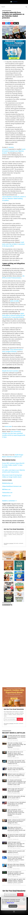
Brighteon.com (6, 495)
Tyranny (4, 517)
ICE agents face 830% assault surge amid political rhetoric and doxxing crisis (16, 836)
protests (18, 513)
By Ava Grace (15, 876)
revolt (4, 515)
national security (10, 511)
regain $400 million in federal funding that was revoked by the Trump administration (13, 315)
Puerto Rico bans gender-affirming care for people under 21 (16, 797)
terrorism (19, 515)
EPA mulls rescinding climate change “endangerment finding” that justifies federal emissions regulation (17, 745)
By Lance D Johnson (17, 848)
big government (15, 504)
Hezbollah (11, 507)
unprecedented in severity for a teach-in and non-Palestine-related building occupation (14, 198)
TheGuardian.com (7, 492)
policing (8, 513)
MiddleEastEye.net (7, 483)
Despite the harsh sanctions (10, 371)
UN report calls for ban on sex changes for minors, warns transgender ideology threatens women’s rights (15, 754)
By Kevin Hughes (16, 749)
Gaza (6, 507)
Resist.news (8, 426)
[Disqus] (14, 626)
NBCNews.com (6, 489)
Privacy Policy (10, 902)
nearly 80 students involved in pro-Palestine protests (13, 151)
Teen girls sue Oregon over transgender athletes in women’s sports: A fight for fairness (16, 873)
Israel (16, 507)
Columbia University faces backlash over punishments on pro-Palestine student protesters (16, 737)
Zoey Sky (11, 20)
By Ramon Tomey (16, 786)
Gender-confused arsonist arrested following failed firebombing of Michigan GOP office (16, 821)
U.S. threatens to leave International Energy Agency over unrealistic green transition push (17, 804)
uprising (9, 517)
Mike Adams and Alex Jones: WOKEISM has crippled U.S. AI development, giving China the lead (16, 829)
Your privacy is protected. (8, 543)
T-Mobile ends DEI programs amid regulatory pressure (16, 851)
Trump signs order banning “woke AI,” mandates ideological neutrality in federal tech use (16, 762)
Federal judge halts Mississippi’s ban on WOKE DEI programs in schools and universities (16, 790)
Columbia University (12, 505)
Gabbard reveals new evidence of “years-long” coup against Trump (16, 774)
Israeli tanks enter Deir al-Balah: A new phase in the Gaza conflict (13, 244)
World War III (21, 517)
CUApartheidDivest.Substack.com (11, 486)
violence (15, 517)
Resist (23, 513)
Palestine (18, 511)
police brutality (14, 301)
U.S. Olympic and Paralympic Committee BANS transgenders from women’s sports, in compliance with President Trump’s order (17, 782)
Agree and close (12, 906)
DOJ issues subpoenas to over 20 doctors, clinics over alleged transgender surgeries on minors (16, 858)
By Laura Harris (16, 757)
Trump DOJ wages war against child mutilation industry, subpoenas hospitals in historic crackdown (16, 881)
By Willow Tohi (16, 771)
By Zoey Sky (15, 740)
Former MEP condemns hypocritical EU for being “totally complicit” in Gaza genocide (13, 465)
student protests (11, 515)
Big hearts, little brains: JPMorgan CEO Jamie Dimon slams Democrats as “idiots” (16, 866)
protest (13, 513)
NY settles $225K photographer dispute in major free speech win (16, 768)
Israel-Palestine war (14, 509)
